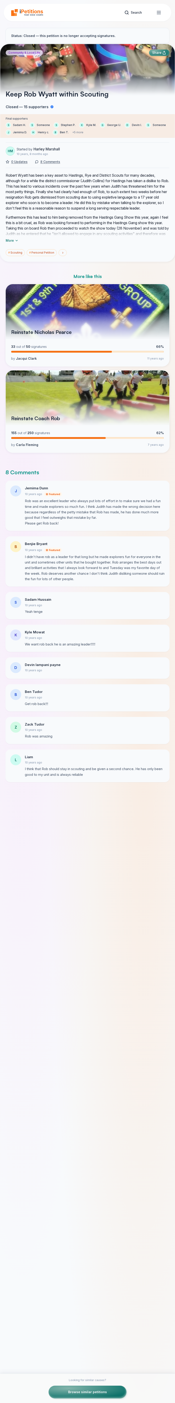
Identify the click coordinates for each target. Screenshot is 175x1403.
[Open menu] (159, 13)
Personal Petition (41, 252)
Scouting (15, 252)
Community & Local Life (24, 52)
